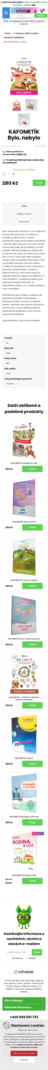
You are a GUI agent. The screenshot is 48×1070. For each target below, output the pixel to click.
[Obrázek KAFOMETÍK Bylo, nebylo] (16, 105)
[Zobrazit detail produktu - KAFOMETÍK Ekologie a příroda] (24, 793)
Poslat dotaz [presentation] (24, 222)
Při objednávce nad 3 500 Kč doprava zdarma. (27, 22)
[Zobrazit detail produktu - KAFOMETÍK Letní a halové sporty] (24, 615)
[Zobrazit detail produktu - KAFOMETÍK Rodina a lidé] (24, 852)
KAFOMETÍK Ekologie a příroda (24, 817)
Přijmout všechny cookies (24, 1053)
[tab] (24, 206)
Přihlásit (35, 11)
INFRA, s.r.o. (16, 146)
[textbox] (22, 16)
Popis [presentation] (24, 206)
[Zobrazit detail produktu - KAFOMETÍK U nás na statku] (24, 557)
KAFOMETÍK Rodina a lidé (24, 875)
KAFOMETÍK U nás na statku (24, 580)
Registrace (29, 11)
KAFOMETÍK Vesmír (24, 758)
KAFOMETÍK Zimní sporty (24, 522)
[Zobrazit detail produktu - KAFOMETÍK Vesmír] (24, 735)
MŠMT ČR (21, 154)
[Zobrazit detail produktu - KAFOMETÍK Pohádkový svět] (24, 439)
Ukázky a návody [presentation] (24, 214)
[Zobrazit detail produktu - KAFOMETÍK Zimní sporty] (24, 498)
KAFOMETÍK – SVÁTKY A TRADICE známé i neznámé (24, 698)
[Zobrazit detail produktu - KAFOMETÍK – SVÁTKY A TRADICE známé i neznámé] (24, 674)
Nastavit (24, 1060)
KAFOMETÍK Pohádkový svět (24, 463)
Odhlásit (32, 958)
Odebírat (18, 958)
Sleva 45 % (38, 833)
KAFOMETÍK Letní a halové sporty (24, 639)
